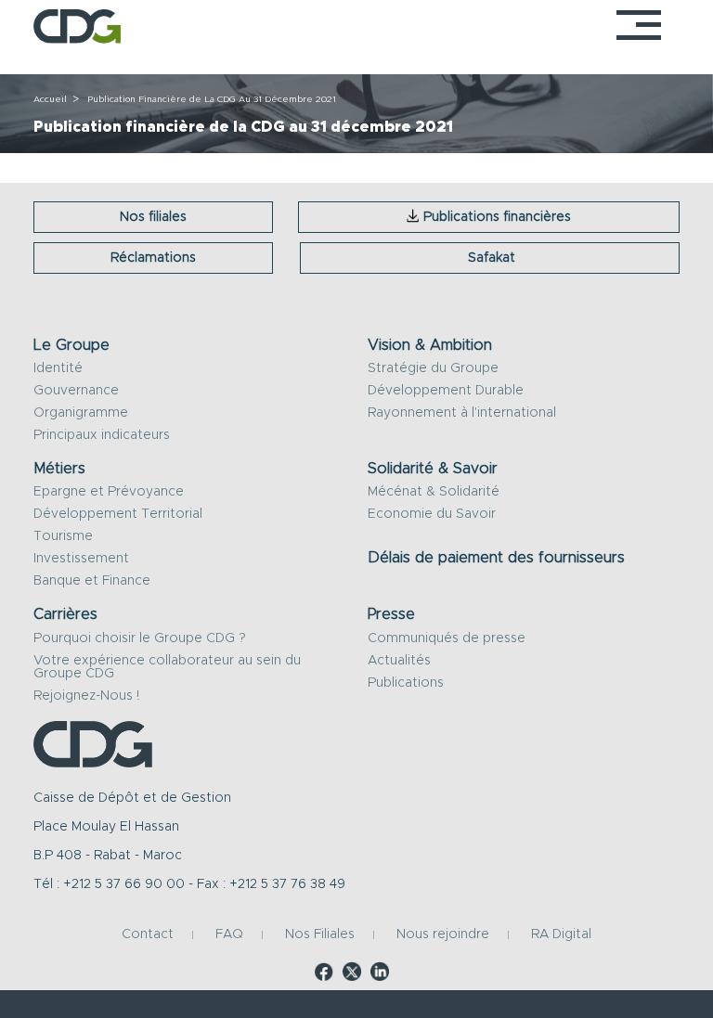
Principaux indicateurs (101, 435)
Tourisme (63, 536)
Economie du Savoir (432, 514)
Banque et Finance (91, 580)
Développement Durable (446, 390)
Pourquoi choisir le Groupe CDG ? (139, 638)
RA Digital (561, 935)
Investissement (81, 558)
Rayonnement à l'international (462, 412)
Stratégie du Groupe (433, 368)
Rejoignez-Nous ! (86, 695)
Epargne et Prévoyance (108, 491)
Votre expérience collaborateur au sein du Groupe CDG (167, 667)
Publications (406, 683)
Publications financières (497, 217)
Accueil (50, 99)
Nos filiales (153, 217)
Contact (148, 935)
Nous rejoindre (442, 935)
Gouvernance (76, 390)
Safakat (491, 257)
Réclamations (153, 257)
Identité (58, 368)
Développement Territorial (117, 514)
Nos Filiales (320, 935)
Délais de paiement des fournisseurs (496, 557)
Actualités (399, 660)
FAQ (229, 935)
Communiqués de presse (446, 638)
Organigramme (80, 412)
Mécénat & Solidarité (433, 491)
